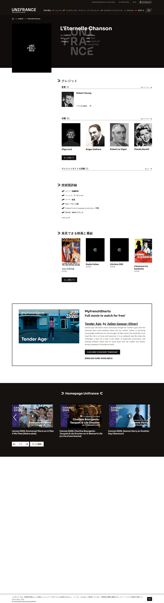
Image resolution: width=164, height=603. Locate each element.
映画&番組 (47, 10)
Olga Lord (67, 149)
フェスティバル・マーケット (76, 10)
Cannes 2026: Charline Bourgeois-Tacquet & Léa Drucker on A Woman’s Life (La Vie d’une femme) (33, 433)
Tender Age (93, 324)
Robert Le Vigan (118, 149)
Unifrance (130, 10)
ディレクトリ (95, 10)
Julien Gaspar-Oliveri (122, 324)
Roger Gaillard (93, 149)
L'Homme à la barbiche (141, 267)
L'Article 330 (116, 264)
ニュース (58, 10)
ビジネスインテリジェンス (113, 10)
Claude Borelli (141, 149)
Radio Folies (92, 264)
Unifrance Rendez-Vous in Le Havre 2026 (103, 2)
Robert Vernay (90, 35)
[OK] (149, 599)
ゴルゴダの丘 (68, 269)
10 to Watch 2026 (124, 2)
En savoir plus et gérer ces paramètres (24, 601)
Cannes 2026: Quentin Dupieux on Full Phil (129, 432)
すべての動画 (36, 444)
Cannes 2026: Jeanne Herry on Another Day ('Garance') (81, 432)
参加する (141, 10)
